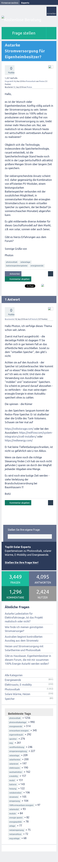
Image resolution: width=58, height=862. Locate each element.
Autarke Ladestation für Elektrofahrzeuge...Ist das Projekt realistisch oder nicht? (24, 617)
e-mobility (13, 776)
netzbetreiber (15, 793)
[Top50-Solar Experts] (29, 20)
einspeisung (14, 801)
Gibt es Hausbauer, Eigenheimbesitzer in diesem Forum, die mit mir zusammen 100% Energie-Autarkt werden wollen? (28, 659)
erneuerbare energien (19, 731)
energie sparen (15, 818)
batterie (12, 784)
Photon (41, 81)
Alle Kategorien (14, 675)
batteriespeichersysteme (16, 266)
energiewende (37, 266)
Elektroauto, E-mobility (18, 684)
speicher (13, 739)
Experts (25, 3)
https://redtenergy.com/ (19, 440)
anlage (12, 826)
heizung (12, 789)
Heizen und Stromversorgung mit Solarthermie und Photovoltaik (24, 648)
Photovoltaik (31, 81)
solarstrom (13, 764)
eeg (11, 743)
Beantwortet (10, 319)
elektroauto (14, 768)
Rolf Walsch (32, 319)
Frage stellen (23, 33)
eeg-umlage (14, 838)
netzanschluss (15, 834)
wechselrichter (15, 772)
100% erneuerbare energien (21, 805)
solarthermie (14, 760)
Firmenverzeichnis (9, 3)
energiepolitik (15, 822)
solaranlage (25, 262)
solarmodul (14, 809)
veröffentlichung (16, 747)
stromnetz (13, 797)
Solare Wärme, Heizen (17, 694)
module (12, 814)
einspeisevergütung (18, 751)
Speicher (10, 698)
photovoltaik (11, 262)
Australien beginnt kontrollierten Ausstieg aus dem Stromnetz (24, 638)
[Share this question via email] (41, 286)
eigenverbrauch (16, 735)
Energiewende (13, 679)
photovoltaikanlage (17, 722)
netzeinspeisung (16, 830)
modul (12, 780)
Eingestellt (9, 81)
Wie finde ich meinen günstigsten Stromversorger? (24, 629)
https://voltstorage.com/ (19, 428)
